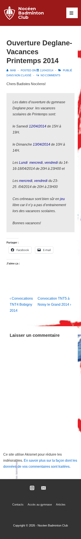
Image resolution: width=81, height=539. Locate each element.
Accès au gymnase (40, 504)
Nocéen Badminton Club (31, 13)
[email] (44, 488)
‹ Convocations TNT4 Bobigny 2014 (21, 304)
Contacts (18, 504)
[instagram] (32, 488)
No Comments (50, 75)
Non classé (22, 75)
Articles (60, 504)
